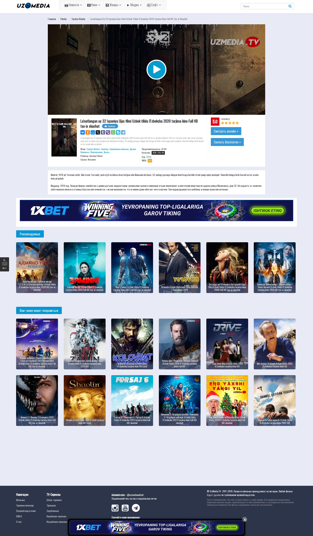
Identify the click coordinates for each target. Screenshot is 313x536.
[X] (98, 132)
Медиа (134, 4)
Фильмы (20, 500)
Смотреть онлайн (225, 131)
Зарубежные (53, 511)
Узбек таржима (54, 500)
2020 (148, 156)
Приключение (96, 152)
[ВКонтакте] (82, 132)
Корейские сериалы (56, 516)
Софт (154, 4)
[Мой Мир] (93, 132)
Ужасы (106, 152)
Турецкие (51, 505)
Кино (94, 4)
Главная (52, 19)
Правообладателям (26, 511)
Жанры (114, 4)
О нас (19, 521)
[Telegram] (123, 132)
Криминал (84, 152)
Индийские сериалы (57, 521)
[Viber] (108, 132)
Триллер (104, 149)
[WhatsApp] (113, 132)
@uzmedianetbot (135, 495)
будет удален (214, 495)
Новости (74, 4)
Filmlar (63, 19)
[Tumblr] (103, 132)
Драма (133, 149)
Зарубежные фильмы (119, 149)
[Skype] (118, 132)
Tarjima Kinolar (78, 19)
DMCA (19, 516)
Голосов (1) (225, 119)
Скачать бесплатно (226, 142)
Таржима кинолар (25, 505)
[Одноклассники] (87, 132)
